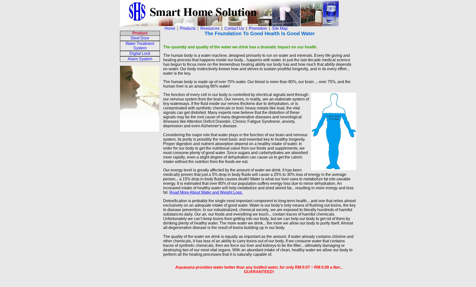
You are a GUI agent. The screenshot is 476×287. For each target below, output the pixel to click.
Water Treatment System (139, 45)
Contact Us (234, 28)
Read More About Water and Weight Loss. (206, 192)
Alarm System (140, 59)
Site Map (280, 28)
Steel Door (139, 38)
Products (188, 28)
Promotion (258, 28)
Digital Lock (139, 53)
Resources (209, 28)
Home (170, 28)
